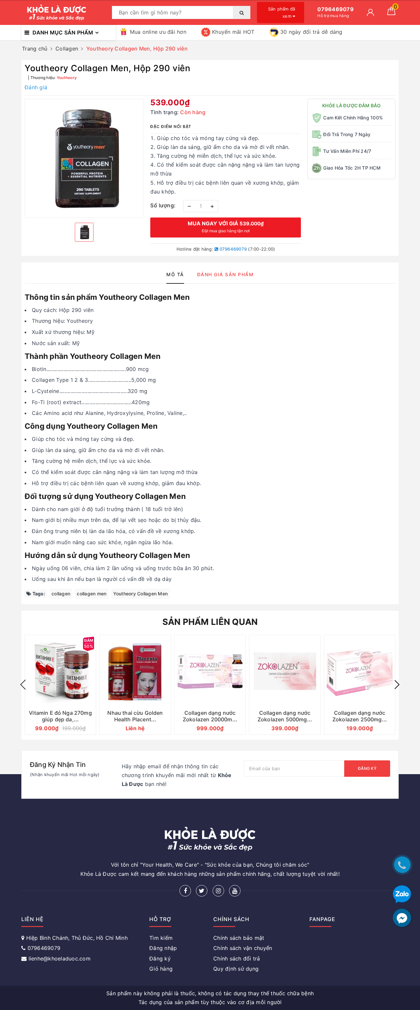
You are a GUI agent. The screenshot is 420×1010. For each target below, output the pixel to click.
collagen (61, 593)
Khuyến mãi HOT (233, 32)
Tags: (38, 593)
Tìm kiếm (161, 938)
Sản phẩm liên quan (210, 622)
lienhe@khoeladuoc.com (60, 958)
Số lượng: (163, 205)
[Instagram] (218, 891)
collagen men (91, 593)
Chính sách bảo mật (238, 938)
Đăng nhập (163, 948)
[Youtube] (235, 891)
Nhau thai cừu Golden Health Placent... (135, 716)
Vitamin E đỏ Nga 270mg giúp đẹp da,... (60, 716)
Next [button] (397, 685)
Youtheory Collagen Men (140, 593)
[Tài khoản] (370, 12)
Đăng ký (367, 768)
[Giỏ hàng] (391, 13)
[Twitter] (201, 891)
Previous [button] (23, 685)
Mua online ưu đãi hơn (158, 32)
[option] (84, 158)
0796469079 (232, 249)
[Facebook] (185, 891)
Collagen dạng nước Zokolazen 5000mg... (285, 716)
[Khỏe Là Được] (65, 12)
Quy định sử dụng (236, 968)
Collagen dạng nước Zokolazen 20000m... (210, 716)
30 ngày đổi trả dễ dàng (311, 32)
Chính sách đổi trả (236, 958)
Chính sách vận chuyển (242, 948)
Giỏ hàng (161, 968)
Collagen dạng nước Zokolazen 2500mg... (359, 716)
